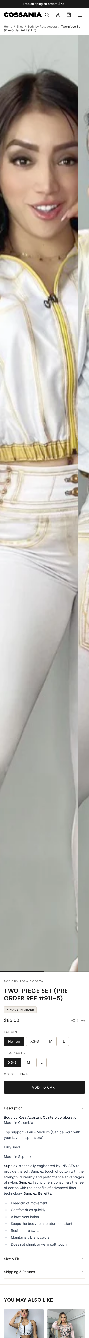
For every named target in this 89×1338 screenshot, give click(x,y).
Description (13, 1108)
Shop (19, 26)
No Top (14, 1041)
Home (8, 26)
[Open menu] (80, 15)
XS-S (34, 1041)
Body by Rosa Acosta (42, 26)
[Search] (47, 14)
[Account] (57, 14)
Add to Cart (44, 1087)
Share (81, 1020)
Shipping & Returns (19, 1272)
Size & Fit (11, 1259)
